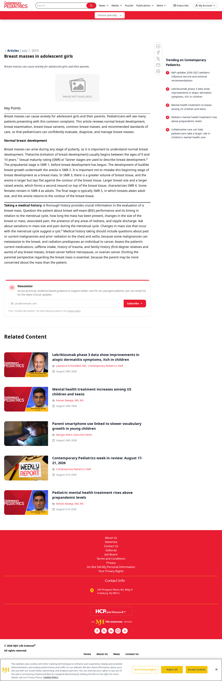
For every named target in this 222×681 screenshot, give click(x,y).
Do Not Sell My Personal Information (111, 567)
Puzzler (129, 5)
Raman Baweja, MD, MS (70, 400)
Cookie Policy (50, 677)
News (116, 654)
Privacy (111, 563)
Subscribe (133, 303)
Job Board (111, 554)
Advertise (111, 542)
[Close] (216, 669)
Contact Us (111, 546)
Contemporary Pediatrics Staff (105, 365)
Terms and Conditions (111, 558)
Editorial (111, 550)
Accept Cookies (196, 669)
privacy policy (73, 310)
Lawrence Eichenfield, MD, (71, 365)
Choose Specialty (107, 15)
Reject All (171, 669)
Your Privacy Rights (111, 571)
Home (87, 654)
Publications (143, 5)
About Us (111, 538)
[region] (111, 670)
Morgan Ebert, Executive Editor (74, 434)
